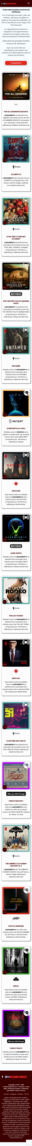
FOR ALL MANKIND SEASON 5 (16, 111)
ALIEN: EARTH (16, 553)
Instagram (13, 1094)
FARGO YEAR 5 (16, 1048)
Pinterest (20, 1094)
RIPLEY (16, 986)
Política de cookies (14, 1088)
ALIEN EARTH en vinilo (16, 428)
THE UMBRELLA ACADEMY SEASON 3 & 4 (16, 864)
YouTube (6, 1094)
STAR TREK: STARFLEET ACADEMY (16, 237)
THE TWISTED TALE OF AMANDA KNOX (16, 302)
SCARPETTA (16, 174)
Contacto (21, 1087)
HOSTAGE (16, 491)
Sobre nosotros (20, 1090)
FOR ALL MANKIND (16, 926)
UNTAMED (16, 366)
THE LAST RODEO (16, 616)
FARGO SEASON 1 (16, 801)
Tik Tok (26, 1094)
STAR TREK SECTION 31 (16, 741)
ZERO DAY (16, 678)
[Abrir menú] (29, 3)
